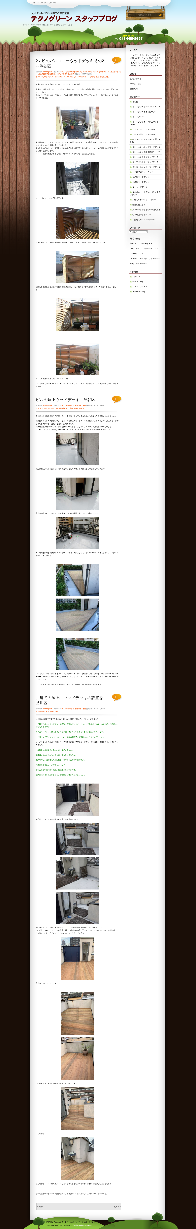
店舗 (71, 408)
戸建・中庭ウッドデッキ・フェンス (145, 248)
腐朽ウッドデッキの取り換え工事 (62, 74)
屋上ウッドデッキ (67, 405)
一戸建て (92, 77)
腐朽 (107, 77)
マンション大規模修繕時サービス (146, 152)
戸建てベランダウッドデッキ (144, 200)
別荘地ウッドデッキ (140, 182)
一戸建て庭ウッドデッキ (142, 172)
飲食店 (81, 408)
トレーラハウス (136, 253)
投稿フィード (138, 282)
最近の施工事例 (44, 74)
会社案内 (134, 89)
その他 (135, 102)
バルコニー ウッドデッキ (143, 129)
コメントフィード (139, 287)
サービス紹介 (135, 84)
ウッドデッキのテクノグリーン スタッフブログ (49, 18)
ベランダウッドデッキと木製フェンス (96, 72)
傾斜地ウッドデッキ (140, 177)
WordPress (58, 1225)
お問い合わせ (135, 79)
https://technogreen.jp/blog (44, 2)
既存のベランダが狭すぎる (141, 243)
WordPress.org (138, 291)
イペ (41, 77)
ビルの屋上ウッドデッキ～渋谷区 (65, 400)
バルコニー (70, 77)
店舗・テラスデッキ (138, 263)
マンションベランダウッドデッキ (146, 147)
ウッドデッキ (49, 77)
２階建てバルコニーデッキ (143, 220)
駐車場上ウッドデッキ (141, 215)
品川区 (42, 711)
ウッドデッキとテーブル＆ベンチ (146, 107)
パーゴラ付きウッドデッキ (143, 134)
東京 (57, 711)
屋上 (97, 77)
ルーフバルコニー (81, 77)
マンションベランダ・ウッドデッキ (145, 258)
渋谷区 (102, 77)
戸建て (52, 711)
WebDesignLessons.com (82, 1225)
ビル (56, 408)
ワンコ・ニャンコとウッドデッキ (146, 167)
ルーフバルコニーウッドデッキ (145, 162)
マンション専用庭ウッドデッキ (145, 157)
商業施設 (62, 408)
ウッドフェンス (60, 77)
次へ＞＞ (117, 1207)
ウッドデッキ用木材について (71, 72)
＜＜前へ (40, 1207)
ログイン (136, 276)
